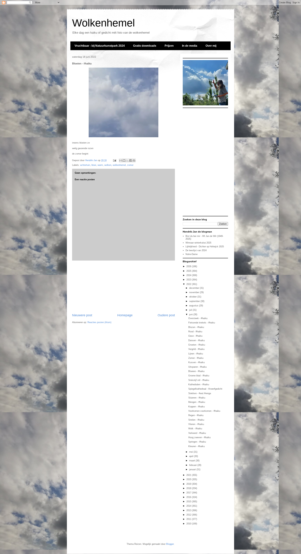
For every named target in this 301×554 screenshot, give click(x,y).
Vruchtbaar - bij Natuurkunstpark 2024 (100, 45)
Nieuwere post (82, 315)
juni (191, 314)
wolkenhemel (119, 165)
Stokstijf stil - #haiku (198, 380)
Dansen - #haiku (196, 340)
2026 (189, 266)
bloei (93, 165)
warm (100, 165)
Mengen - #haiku (196, 402)
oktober (193, 296)
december (194, 288)
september (194, 301)
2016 (189, 497)
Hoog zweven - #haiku (199, 437)
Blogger (170, 544)
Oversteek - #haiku (197, 318)
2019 (189, 484)
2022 (189, 284)
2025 (189, 271)
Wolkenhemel (103, 23)
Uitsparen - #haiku (197, 367)
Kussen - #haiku (196, 362)
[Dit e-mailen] (120, 160)
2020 (189, 479)
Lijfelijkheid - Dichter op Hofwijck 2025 (205, 246)
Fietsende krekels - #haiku (201, 322)
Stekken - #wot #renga (199, 393)
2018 (189, 488)
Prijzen (169, 45)
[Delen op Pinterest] (134, 160)
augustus (194, 305)
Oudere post (166, 315)
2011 (189, 519)
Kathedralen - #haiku (198, 384)
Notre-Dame (192, 254)
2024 (189, 275)
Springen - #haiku (197, 441)
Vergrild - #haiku (196, 349)
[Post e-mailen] (114, 160)
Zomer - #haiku (195, 358)
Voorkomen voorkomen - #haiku (204, 411)
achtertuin (85, 165)
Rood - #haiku (195, 331)
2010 (189, 523)
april (191, 456)
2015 (189, 501)
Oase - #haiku (195, 336)
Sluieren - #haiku (196, 397)
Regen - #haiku (195, 415)
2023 (189, 279)
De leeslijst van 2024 (196, 250)
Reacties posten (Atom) (99, 322)
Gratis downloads (144, 45)
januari (192, 469)
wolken (107, 165)
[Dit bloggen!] (124, 160)
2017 (189, 492)
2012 (189, 514)
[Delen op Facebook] (130, 160)
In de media (189, 45)
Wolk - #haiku (195, 428)
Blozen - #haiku (196, 327)
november (194, 292)
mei (191, 452)
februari (193, 465)
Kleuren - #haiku (196, 446)
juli (191, 310)
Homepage (125, 315)
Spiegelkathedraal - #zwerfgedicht (205, 389)
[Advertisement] (123, 287)
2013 (189, 510)
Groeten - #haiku (196, 344)
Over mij (211, 45)
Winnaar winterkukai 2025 (198, 242)
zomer (130, 165)
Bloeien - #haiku (196, 371)
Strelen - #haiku (196, 420)
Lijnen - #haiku (195, 353)
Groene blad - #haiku (198, 375)
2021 (189, 475)
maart (192, 460)
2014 (189, 506)
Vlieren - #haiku (196, 424)
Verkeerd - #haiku (197, 433)
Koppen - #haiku (196, 406)
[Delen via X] (127, 160)
